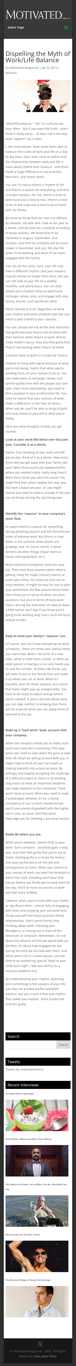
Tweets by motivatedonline (24, 1069)
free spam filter (45, 1356)
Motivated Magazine (24, 68)
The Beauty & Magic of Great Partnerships (27, 1279)
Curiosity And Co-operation (19, 1093)
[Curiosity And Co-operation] (36, 1115)
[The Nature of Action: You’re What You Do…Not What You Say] (36, 1211)
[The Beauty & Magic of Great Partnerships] (36, 1301)
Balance (11, 73)
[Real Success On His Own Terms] (36, 1256)
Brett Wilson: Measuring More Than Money (28, 1138)
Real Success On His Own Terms (22, 1234)
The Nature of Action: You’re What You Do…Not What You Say (36, 1187)
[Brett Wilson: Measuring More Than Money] (36, 1160)
